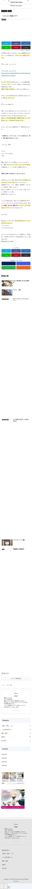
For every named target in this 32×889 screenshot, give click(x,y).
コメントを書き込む (16, 678)
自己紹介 (16, 740)
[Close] (8, 887)
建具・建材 (4, 10)
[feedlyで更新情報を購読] (9, 267)
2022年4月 (4, 761)
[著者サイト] (9, 263)
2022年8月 (4, 754)
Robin (16, 696)
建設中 (9, 10)
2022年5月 (4, 758)
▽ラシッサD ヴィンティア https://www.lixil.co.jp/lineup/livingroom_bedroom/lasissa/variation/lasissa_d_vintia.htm (15, 73)
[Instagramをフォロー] (23, 263)
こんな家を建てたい (16, 729)
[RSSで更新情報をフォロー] (23, 267)
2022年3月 (4, 765)
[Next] (5, 886)
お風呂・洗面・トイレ (16, 725)
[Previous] (2, 886)
